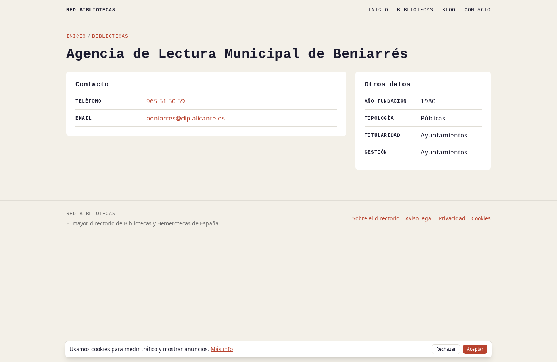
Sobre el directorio (375, 218)
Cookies (481, 218)
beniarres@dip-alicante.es (185, 118)
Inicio (378, 10)
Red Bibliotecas (91, 10)
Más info (222, 349)
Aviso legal (419, 218)
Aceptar (475, 349)
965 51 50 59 (165, 101)
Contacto (478, 10)
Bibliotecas (415, 10)
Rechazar (446, 349)
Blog (448, 10)
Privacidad (452, 218)
